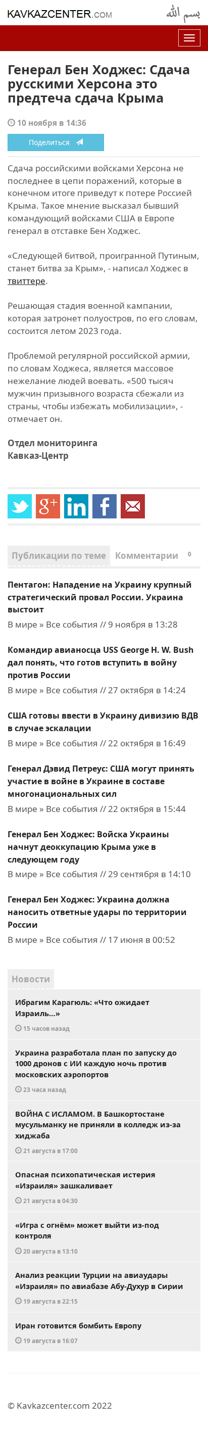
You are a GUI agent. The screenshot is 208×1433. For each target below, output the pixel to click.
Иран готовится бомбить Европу (78, 1332)
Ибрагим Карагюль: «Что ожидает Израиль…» (82, 1014)
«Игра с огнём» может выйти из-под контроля (87, 1237)
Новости (31, 979)
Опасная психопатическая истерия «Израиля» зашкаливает (85, 1187)
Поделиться (52, 142)
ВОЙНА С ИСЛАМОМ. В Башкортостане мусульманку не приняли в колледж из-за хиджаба (98, 1132)
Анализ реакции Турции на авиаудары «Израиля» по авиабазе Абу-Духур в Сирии (99, 1287)
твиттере (26, 280)
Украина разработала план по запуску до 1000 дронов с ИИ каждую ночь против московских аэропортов (96, 1070)
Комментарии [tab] (153, 555)
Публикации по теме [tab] (59, 555)
